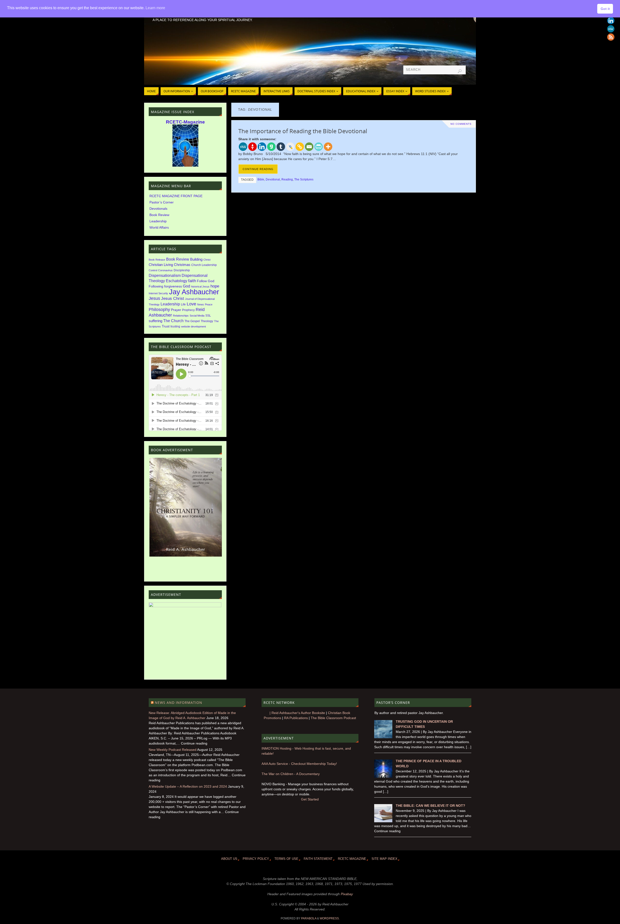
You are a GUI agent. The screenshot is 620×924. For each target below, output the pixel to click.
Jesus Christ (172, 298)
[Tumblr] (281, 146)
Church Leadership (204, 265)
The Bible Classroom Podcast (333, 718)
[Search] (459, 71)
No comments (461, 124)
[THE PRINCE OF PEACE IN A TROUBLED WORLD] (383, 776)
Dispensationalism (165, 275)
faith (192, 281)
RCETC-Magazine (185, 121)
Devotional (273, 179)
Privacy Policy (256, 859)
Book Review (159, 215)
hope (214, 286)
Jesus (154, 298)
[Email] (309, 146)
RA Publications (296, 718)
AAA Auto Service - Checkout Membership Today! (299, 764)
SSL (208, 315)
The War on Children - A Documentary (291, 774)
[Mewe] (610, 28)
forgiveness (173, 286)
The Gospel (192, 321)
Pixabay (347, 894)
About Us (229, 859)
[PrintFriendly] (318, 146)
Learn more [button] (155, 8)
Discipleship (182, 270)
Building (196, 259)
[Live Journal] (290, 146)
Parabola (308, 918)
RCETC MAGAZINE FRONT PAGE (175, 196)
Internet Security (158, 293)
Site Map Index (384, 859)
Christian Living (161, 265)
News (200, 304)
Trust (166, 326)
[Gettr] (252, 146)
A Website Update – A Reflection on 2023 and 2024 (188, 786)
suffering (155, 321)
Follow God (205, 281)
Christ (206, 259)
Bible (260, 179)
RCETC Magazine (352, 859)
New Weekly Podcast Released (172, 750)
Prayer (176, 310)
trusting (175, 326)
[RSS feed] (610, 37)
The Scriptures (303, 179)
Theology (207, 321)
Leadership (158, 221)
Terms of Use (286, 859)
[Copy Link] (299, 146)
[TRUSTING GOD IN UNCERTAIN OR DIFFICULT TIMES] (383, 737)
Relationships (181, 315)
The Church (173, 321)
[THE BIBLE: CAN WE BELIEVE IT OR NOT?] (383, 821)
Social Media (197, 315)
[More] (328, 146)
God (186, 286)
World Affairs (159, 227)
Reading (287, 179)
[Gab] (271, 146)
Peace (208, 304)
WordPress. (330, 918)
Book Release (157, 259)
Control (153, 270)
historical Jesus (200, 286)
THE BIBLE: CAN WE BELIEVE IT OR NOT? (430, 806)
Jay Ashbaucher (194, 292)
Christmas (182, 265)
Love (191, 304)
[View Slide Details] (185, 507)
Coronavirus (165, 270)
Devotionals (158, 208)
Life (183, 304)
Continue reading (258, 169)
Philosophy (159, 309)
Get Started (310, 799)
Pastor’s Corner (161, 202)
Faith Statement (318, 859)
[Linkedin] (610, 20)
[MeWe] (243, 146)
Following (156, 286)
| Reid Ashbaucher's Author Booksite (297, 713)
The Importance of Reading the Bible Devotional (302, 131)
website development (193, 326)
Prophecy (188, 310)
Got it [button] (605, 9)
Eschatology (176, 281)
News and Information (178, 702)
